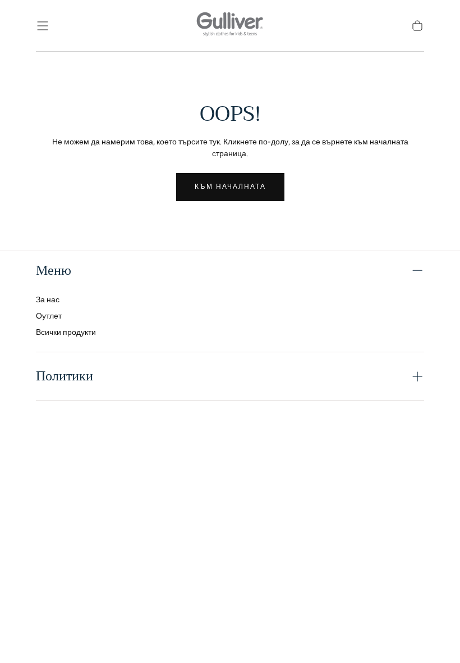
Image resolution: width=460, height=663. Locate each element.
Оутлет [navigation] (49, 316)
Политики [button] (64, 376)
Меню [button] (53, 270)
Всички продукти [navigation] (66, 332)
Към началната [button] (230, 186)
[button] (42, 26)
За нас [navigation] (47, 300)
